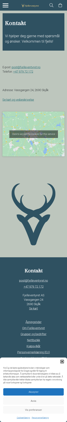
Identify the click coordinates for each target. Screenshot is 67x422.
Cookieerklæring (23, 418)
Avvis (33, 400)
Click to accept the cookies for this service (33, 134)
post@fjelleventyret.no (33, 280)
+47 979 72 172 (23, 71)
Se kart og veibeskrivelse (18, 99)
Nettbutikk (33, 340)
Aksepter (34, 391)
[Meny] (5, 5)
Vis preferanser (33, 409)
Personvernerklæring (40, 418)
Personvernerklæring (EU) (33, 352)
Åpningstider (34, 322)
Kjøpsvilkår (33, 346)
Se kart (33, 308)
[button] (62, 361)
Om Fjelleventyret (33, 328)
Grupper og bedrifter (34, 334)
